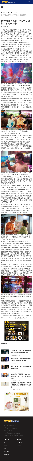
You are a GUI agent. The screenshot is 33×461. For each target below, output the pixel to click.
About (5, 442)
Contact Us (6, 454)
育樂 (9, 12)
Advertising (6, 451)
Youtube (19, 445)
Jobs (5, 448)
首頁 (4, 12)
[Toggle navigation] (29, 2)
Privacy (5, 445)
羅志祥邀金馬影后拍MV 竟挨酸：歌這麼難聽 (14, 15)
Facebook (19, 442)
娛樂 (14, 12)
